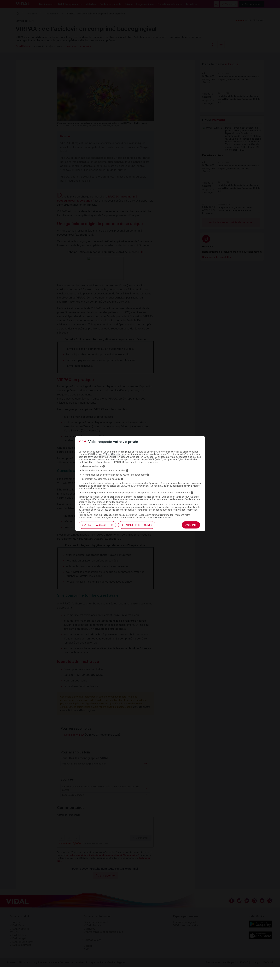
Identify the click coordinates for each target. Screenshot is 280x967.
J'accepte (191, 525)
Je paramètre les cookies (137, 525)
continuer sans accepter (97, 525)
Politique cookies (162, 517)
